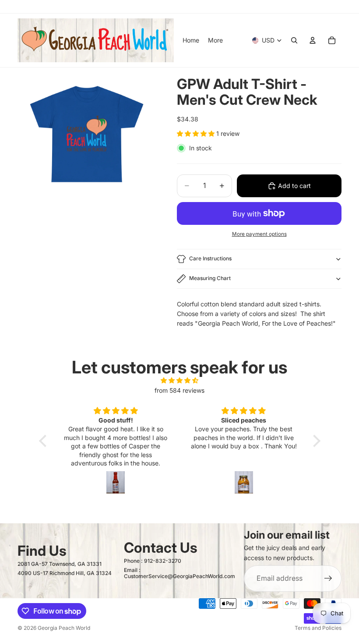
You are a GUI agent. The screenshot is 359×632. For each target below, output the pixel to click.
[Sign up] (328, 578)
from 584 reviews (179, 390)
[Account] (312, 40)
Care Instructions (210, 258)
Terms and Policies (318, 628)
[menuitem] (215, 40)
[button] (45, 441)
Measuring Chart (210, 278)
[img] (180, 380)
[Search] (294, 40)
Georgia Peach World (64, 628)
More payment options (259, 234)
